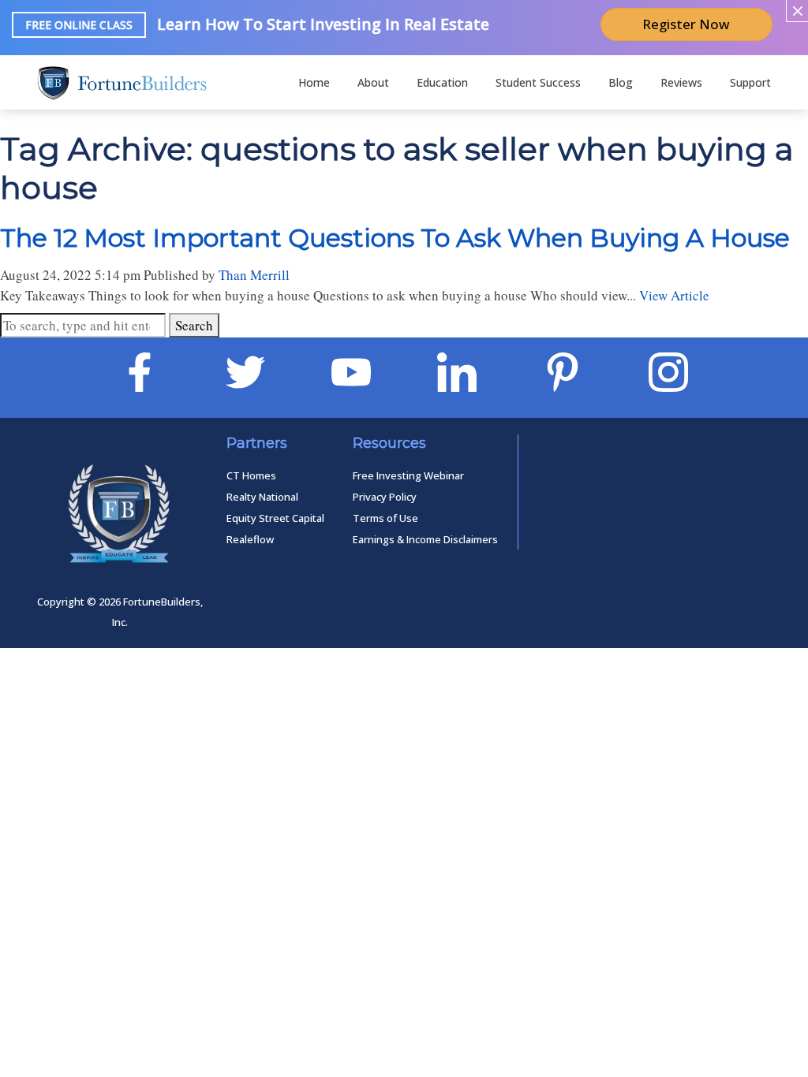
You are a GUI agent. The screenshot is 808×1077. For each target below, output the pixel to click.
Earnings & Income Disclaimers (425, 539)
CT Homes (251, 475)
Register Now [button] (686, 24)
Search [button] (194, 325)
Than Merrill (254, 275)
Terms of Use (385, 518)
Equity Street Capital (275, 518)
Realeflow (250, 539)
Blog (620, 82)
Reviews (681, 82)
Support (750, 82)
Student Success (538, 82)
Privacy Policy (385, 497)
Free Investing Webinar (408, 475)
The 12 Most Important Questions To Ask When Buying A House (395, 237)
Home (314, 82)
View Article (674, 295)
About (373, 82)
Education (442, 82)
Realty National (262, 497)
